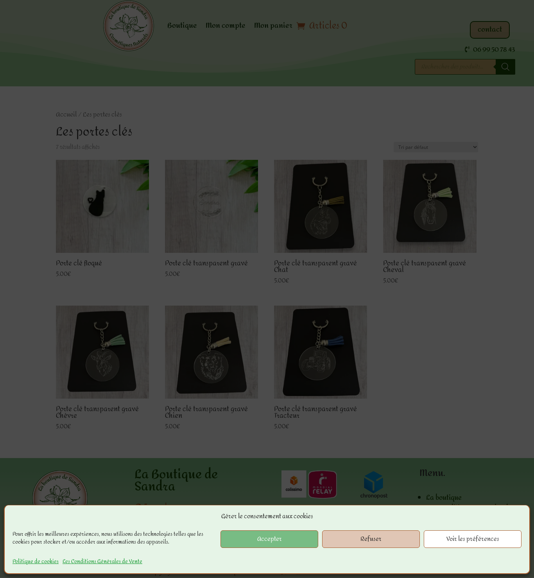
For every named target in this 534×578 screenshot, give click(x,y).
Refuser (371, 539)
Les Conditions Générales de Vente (102, 561)
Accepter (269, 539)
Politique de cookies (36, 561)
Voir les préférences (472, 539)
